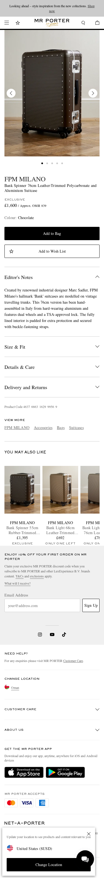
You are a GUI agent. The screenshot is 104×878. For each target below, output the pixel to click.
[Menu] (6, 23)
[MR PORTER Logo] (24, 823)
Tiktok (64, 634)
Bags (61, 427)
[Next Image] (92, 93)
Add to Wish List (52, 251)
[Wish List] (17, 23)
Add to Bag (52, 233)
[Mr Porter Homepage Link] (52, 23)
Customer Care (73, 660)
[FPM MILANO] (52, 93)
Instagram (40, 634)
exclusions (37, 576)
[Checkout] (95, 23)
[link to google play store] (65, 772)
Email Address (16, 595)
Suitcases (76, 427)
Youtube (52, 634)
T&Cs (20, 576)
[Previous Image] (11, 93)
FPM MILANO (24, 178)
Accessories (43, 427)
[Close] (88, 834)
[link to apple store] (24, 772)
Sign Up (91, 605)
